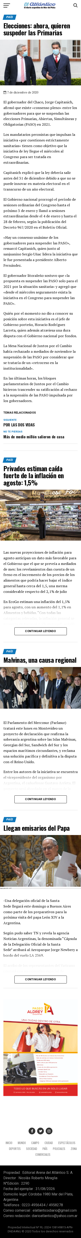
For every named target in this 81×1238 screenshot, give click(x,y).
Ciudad (49, 1143)
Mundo (22, 1143)
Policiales (59, 1149)
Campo (35, 1143)
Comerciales (42, 1154)
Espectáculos (66, 1143)
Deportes (15, 1149)
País (45, 1149)
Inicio (9, 1143)
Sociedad (31, 1149)
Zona (74, 1149)
